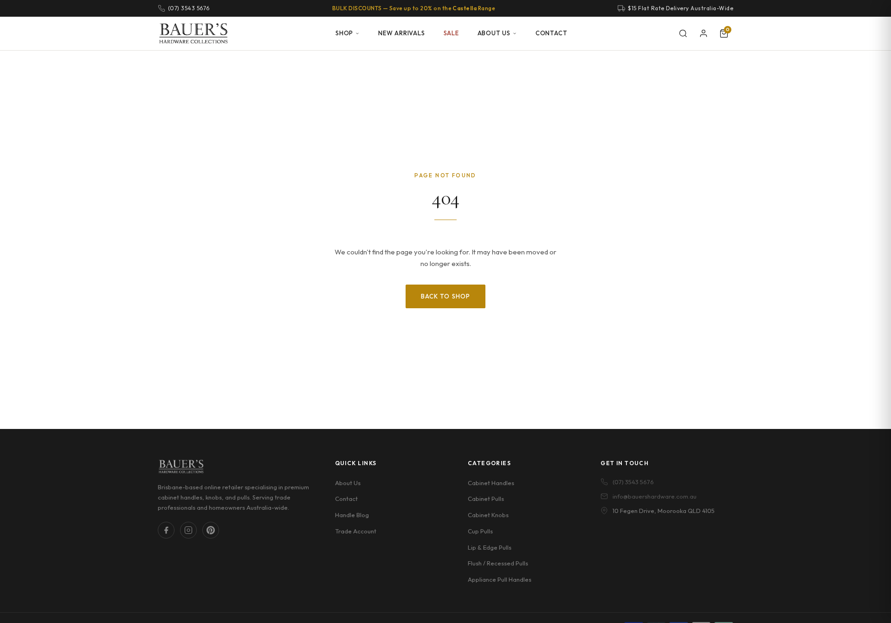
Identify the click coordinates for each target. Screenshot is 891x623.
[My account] (703, 33)
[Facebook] (166, 530)
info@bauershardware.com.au (655, 496)
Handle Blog (352, 515)
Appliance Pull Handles (499, 579)
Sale (451, 33)
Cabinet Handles (491, 483)
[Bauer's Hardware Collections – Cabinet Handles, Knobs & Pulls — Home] (193, 33)
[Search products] (683, 33)
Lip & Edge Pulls (489, 547)
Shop (344, 33)
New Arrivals (401, 33)
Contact (551, 33)
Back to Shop (445, 296)
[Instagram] (188, 530)
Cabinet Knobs (488, 515)
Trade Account (355, 531)
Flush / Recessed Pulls (498, 563)
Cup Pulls (480, 531)
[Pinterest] (210, 530)
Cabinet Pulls (486, 498)
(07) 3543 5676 (633, 482)
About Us (494, 33)
